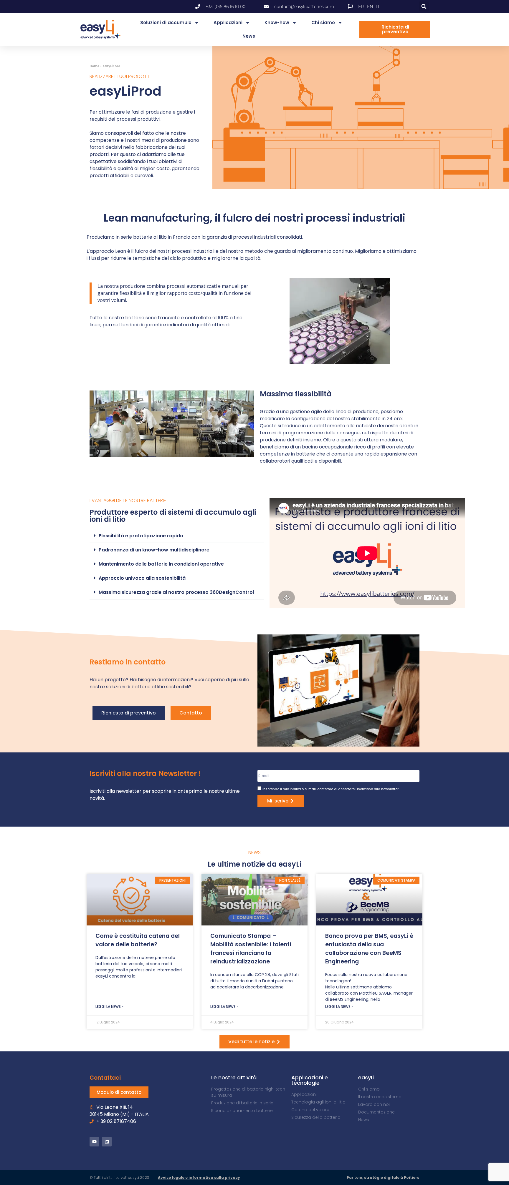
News (248, 36)
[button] (424, 6)
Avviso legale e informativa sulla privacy (199, 1177)
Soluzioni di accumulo (165, 22)
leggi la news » (109, 1006)
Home (94, 66)
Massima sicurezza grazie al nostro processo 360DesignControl (176, 592)
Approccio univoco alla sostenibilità (142, 578)
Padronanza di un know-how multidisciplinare (154, 549)
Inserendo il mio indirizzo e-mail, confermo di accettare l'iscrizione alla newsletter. (330, 789)
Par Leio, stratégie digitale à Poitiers (383, 1177)
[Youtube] (94, 1141)
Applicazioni (228, 22)
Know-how (277, 22)
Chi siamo (323, 22)
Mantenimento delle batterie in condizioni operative (161, 564)
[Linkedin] (107, 1141)
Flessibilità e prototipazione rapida (141, 535)
